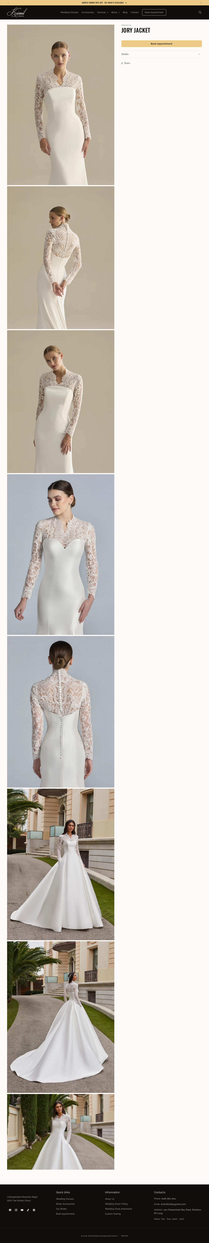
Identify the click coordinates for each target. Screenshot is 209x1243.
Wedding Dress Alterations (118, 1209)
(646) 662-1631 (169, 1199)
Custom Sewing (113, 1214)
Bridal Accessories (65, 1204)
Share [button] (127, 63)
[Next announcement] (201, 2)
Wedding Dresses (65, 1199)
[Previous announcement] (8, 2)
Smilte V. (114, 1236)
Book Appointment (161, 43)
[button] (103, 12)
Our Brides (61, 1209)
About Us (109, 1199)
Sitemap (124, 1236)
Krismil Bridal (93, 1236)
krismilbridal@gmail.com (173, 1204)
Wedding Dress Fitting (116, 1204)
